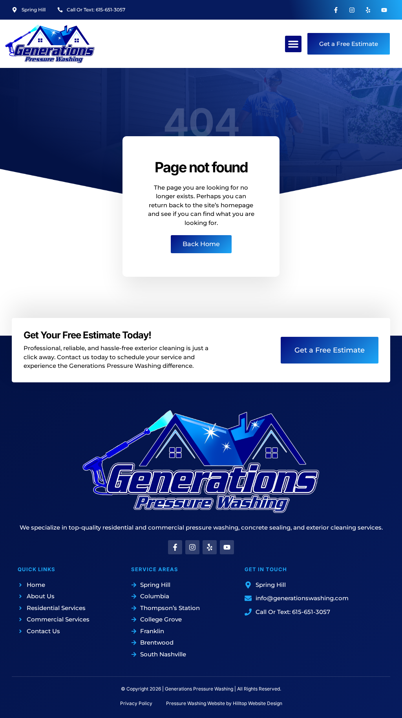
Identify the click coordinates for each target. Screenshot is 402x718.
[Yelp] (368, 10)
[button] (293, 44)
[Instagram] (352, 10)
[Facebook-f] (336, 10)
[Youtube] (384, 10)
